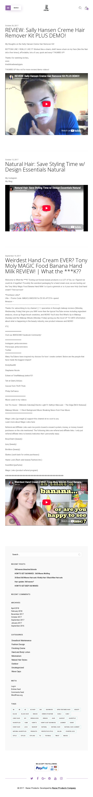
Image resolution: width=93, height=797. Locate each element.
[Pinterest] (49, 779)
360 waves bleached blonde (26, 569)
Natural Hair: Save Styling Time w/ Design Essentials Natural (45, 166)
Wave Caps (16, 671)
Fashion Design (18, 644)
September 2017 (17, 620)
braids (35, 714)
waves (65, 735)
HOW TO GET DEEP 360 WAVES (26, 586)
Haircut (62, 718)
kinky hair (16, 727)
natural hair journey (71, 727)
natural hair (55, 727)
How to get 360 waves (48, 722)
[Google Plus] (43, 779)
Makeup (34, 727)
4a (13, 709)
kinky (72, 722)
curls (59, 714)
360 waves (49, 709)
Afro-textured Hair (63, 709)
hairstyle (72, 718)
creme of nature (47, 714)
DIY (25, 718)
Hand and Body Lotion (21, 652)
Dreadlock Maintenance (21, 640)
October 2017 (16, 617)
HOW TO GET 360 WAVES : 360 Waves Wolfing (32, 573)
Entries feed (16, 689)
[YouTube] (55, 779)
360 (40, 709)
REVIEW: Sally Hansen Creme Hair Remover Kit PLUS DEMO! (45, 32)
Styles (23, 735)
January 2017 (16, 623)
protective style (47, 731)
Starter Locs (70, 731)
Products (34, 731)
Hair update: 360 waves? (24, 582)
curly (67, 714)
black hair (25, 714)
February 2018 (16, 611)
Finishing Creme (18, 648)
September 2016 (17, 626)
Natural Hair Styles (19, 660)
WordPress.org (17, 695)
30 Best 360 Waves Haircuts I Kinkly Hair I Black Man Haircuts (39, 578)
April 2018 (15, 608)
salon (59, 731)
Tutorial (48, 735)
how (26, 722)
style (15, 735)
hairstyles (16, 722)
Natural (44, 727)
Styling (32, 735)
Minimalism (16, 656)
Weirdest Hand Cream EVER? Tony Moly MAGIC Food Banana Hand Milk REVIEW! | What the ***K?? (46, 265)
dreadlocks (35, 718)
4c (25, 709)
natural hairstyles (19, 731)
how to (34, 722)
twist (57, 735)
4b (19, 709)
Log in (13, 686)
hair (53, 718)
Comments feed (17, 692)
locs (26, 727)
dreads (45, 718)
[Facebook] (37, 779)
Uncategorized (18, 667)
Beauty (76, 709)
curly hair (16, 718)
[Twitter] (31, 779)
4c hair (32, 709)
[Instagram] (61, 779)
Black (15, 714)
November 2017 (17, 614)
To (40, 735)
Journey (63, 722)
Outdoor (15, 664)
